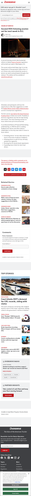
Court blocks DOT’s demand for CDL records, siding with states (14, 301)
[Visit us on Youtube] (12, 457)
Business (3, 336)
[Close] (28, 473)
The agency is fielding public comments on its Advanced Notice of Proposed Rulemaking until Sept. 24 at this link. (14, 162)
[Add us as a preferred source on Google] (9, 169)
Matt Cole (7, 34)
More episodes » (7, 371)
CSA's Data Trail (5, 325)
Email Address (6, 243)
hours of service (16, 62)
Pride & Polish (5, 314)
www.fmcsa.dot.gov (6, 77)
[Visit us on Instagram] (15, 457)
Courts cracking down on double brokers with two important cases (10, 340)
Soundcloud (13, 377)
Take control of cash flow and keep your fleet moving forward (15, 390)
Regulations (4, 297)
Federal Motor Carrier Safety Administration (15, 108)
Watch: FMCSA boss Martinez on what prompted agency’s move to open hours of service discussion (11, 220)
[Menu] (2, 2)
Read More (8, 395)
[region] (15, 483)
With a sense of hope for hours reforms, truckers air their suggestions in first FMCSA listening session (10, 199)
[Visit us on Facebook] (2, 457)
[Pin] (24, 169)
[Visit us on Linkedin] (9, 457)
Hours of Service (7, 26)
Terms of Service (4, 20)
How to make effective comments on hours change (9, 188)
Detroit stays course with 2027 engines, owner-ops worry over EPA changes (10, 351)
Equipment (4, 347)
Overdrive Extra (6, 185)
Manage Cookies (15, 485)
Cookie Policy (17, 482)
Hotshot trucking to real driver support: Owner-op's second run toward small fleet (15, 367)
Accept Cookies (15, 493)
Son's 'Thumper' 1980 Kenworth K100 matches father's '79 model (10, 317)
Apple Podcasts (7, 374)
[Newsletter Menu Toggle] (29, 2)
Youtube (16, 374)
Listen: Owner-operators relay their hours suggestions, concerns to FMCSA (10, 209)
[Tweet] (20, 169)
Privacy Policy (24, 19)
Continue (7, 251)
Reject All (15, 489)
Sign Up (5, 450)
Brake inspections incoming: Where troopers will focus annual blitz (11, 328)
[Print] (5, 169)
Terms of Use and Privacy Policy (23, 18)
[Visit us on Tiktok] (19, 457)
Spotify (5, 377)
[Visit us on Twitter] (5, 457)
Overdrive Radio (6, 206)
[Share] (12, 169)
